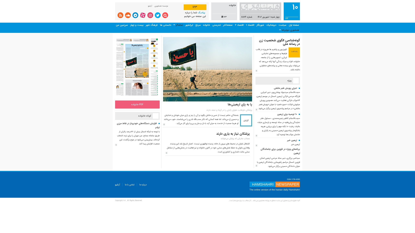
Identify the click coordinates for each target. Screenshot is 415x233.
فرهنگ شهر (152, 25)
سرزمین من (122, 25)
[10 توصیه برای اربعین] (256, 136)
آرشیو (150, 5)
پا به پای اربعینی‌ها (240, 104)
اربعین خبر (292, 140)
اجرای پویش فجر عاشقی (285, 88)
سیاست (282, 25)
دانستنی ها (165, 25)
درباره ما (143, 184)
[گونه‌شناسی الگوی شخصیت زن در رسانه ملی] (256, 71)
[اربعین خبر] (256, 145)
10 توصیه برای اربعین (287, 114)
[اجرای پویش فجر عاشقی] (256, 110)
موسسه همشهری (161, 5)
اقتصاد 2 (239, 25)
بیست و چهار (136, 25)
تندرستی (216, 25)
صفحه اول (294, 25)
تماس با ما (129, 184)
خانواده (206, 25)
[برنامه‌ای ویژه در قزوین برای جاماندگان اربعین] (256, 166)
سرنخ (198, 25)
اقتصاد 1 (250, 25)
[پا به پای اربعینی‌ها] (164, 124)
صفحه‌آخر (228, 25)
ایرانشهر (189, 25)
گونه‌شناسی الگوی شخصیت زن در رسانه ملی (279, 42)
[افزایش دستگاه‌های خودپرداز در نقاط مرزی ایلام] (116, 145)
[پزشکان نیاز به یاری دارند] (166, 153)
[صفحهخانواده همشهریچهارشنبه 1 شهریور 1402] (137, 67)
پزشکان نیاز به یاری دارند (233, 133)
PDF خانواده (137, 104)
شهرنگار (260, 25)
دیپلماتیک (271, 25)
